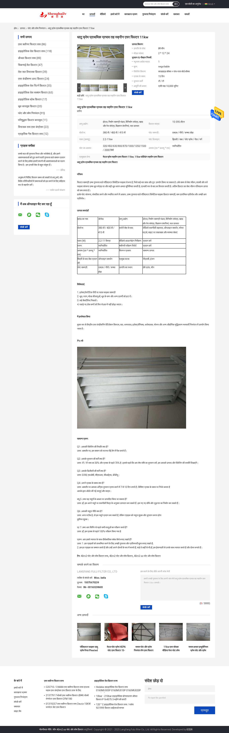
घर (83, 14)
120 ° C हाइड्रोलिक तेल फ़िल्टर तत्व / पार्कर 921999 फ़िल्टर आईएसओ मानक (115, 706)
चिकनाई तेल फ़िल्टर (27, 65)
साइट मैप (17, 711)
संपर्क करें (164, 14)
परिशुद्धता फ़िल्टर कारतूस (30, 120)
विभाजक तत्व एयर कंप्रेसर (30, 127)
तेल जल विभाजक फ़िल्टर (30, 71)
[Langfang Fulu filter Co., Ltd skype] (49, 215)
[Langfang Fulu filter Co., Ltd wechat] (40, 215)
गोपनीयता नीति (45, 729)
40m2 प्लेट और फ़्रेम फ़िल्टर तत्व (94, 556)
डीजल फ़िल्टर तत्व (27, 58)
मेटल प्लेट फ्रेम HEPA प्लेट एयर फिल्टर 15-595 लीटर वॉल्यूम (116, 648)
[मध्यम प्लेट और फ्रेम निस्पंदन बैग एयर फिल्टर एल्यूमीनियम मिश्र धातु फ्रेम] (143, 632)
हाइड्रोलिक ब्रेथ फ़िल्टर (30, 99)
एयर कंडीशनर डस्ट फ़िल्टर (31, 78)
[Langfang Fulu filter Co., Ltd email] (22, 215)
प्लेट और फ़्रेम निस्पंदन (37, 28)
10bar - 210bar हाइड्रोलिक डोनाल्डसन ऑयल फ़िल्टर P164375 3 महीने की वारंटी (116, 698)
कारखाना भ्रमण (130, 14)
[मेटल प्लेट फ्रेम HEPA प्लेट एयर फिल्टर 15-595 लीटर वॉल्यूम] (116, 632)
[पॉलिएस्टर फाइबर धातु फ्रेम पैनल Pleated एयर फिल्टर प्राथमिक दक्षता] (89, 632)
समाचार (176, 14)
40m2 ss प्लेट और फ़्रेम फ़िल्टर (147, 556)
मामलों (187, 14)
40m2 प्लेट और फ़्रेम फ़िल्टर (121, 556)
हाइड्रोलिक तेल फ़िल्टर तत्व (31, 51)
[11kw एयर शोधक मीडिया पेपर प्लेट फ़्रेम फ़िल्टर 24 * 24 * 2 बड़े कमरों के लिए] (171, 632)
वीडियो (103, 14)
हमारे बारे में (115, 14)
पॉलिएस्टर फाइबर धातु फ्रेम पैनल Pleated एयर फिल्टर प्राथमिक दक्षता (89, 648)
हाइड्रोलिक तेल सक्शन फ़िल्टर (33, 92)
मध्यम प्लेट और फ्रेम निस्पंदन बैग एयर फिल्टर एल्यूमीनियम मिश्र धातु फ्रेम (143, 648)
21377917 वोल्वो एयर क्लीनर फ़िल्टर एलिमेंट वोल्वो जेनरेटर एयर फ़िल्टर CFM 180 (67, 697)
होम (15, 28)
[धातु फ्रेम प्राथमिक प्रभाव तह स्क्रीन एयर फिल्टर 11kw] (100, 62)
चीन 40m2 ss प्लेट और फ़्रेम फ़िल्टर (68, 729)
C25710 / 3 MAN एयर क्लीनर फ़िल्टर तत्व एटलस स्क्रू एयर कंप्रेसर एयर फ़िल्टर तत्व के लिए (67, 689)
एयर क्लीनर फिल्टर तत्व (29, 44)
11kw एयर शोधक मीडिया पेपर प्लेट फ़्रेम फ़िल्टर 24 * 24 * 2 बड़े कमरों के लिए (171, 648)
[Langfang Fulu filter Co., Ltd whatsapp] (31, 215)
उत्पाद (22, 28)
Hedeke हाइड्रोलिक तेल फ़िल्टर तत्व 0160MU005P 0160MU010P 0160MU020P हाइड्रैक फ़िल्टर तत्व (118, 689)
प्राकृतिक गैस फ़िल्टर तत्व (30, 133)
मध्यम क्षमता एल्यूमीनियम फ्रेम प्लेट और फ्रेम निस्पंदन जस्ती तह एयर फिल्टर (198, 648)
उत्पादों (92, 14)
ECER (189, 729)
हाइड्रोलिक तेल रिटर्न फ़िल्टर (32, 85)
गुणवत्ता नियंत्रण (149, 14)
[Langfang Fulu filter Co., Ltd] (53, 15)
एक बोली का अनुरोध (193, 4)
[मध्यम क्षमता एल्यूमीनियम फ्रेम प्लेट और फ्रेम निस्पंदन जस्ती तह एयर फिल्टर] (198, 632)
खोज (176, 4)
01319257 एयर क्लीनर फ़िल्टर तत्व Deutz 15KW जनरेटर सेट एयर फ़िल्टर (68, 705)
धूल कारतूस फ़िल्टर (27, 106)
